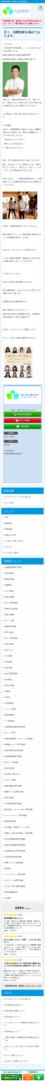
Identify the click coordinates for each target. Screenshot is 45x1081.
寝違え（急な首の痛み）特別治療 (19, 833)
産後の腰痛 (9, 615)
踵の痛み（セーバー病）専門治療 (19, 809)
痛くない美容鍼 (11, 762)
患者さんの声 (10, 535)
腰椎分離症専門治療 (13, 786)
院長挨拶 (8, 529)
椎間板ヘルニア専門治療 (15, 744)
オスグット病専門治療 (14, 880)
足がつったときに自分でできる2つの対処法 (22, 1047)
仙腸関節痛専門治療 (13, 567)
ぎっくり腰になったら (14, 1055)
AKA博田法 (9, 573)
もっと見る (9, 503)
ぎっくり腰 (9, 620)
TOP (7, 517)
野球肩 (7, 869)
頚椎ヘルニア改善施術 (14, 863)
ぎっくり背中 (10, 733)
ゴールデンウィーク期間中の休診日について (22, 1024)
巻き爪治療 (9, 768)
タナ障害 (8, 656)
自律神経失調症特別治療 (15, 727)
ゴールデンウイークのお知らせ (18, 497)
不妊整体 (8, 662)
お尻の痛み (9, 644)
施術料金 (8, 523)
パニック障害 (10, 709)
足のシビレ (9, 650)
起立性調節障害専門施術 (15, 839)
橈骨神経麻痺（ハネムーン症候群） (19, 739)
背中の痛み (9, 632)
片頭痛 (7, 898)
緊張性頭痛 (9, 579)
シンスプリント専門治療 (15, 874)
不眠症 (7, 691)
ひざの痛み (9, 591)
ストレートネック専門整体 (16, 815)
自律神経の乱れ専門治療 (15, 851)
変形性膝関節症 (11, 892)
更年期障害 (9, 715)
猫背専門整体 (10, 821)
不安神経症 (9, 703)
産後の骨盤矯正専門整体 (15, 845)
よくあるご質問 (11, 553)
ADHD (7, 697)
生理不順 (8, 668)
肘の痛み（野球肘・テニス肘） (18, 827)
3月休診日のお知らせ (13, 1005)
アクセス (8, 547)
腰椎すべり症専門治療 (14, 792)
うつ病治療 (9, 721)
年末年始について (12, 1017)
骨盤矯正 (8, 585)
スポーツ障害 (10, 780)
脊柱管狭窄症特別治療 (14, 750)
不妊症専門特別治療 (13, 857)
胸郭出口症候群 (11, 609)
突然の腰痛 (9, 597)
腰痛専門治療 (10, 626)
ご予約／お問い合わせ (14, 541)
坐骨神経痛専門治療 (13, 756)
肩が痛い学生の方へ (13, 774)
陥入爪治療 (9, 685)
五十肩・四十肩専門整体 (15, 886)
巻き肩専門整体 (11, 674)
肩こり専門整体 (11, 603)
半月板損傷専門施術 (13, 804)
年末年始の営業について (15, 1011)
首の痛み (8, 680)
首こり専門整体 (11, 638)
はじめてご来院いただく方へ (17, 1061)
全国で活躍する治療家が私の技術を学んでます (22, 1038)
